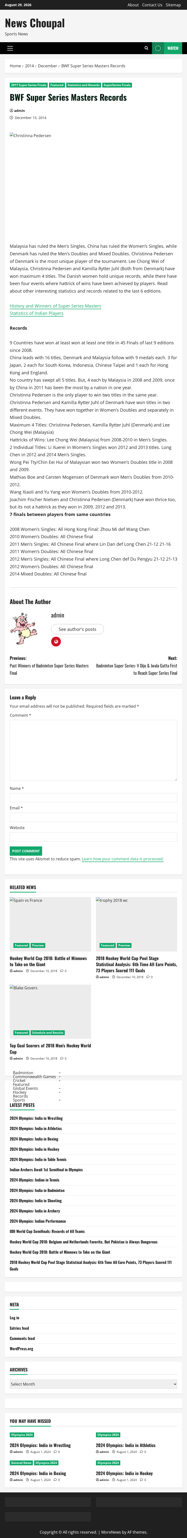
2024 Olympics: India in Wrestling (36, 1118)
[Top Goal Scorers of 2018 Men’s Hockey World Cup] (50, 1012)
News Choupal (35, 22)
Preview (38, 945)
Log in (14, 1317)
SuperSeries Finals (117, 85)
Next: (136, 665)
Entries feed (19, 1328)
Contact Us (152, 5)
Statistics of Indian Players (37, 313)
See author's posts (77, 629)
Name (17, 788)
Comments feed (22, 1338)
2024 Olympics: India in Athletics (36, 1128)
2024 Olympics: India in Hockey (34, 1149)
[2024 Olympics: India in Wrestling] (50, 1435)
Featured (57, 85)
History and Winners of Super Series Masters (55, 306)
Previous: (49, 665)
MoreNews (111, 1532)
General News (21, 1463)
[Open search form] (146, 48)
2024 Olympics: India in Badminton (37, 1190)
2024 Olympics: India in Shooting (36, 1200)
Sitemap (173, 5)
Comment (20, 715)
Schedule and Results (47, 1033)
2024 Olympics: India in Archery (35, 1211)
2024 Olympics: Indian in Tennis (34, 1180)
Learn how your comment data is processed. (123, 859)
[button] (10, 48)
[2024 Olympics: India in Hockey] (136, 1463)
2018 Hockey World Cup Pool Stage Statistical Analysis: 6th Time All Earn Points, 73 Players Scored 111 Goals (136, 964)
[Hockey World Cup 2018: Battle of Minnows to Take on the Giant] (50, 924)
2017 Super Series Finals (28, 85)
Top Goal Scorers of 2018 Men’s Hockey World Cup (50, 1048)
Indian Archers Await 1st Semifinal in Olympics (46, 1169)
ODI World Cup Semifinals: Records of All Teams (47, 1231)
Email (16, 808)
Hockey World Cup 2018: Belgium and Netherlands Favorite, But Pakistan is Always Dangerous (84, 1242)
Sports (19, 1100)
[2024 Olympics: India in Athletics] (136, 1435)
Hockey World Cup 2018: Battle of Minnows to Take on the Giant (48, 961)
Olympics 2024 (22, 1435)
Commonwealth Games (34, 1076)
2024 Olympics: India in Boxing (34, 1139)
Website (17, 827)
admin (19, 110)
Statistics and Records (84, 85)
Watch (173, 48)
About (133, 5)
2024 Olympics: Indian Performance (38, 1221)
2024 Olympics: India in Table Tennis (38, 1159)
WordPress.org (21, 1348)
